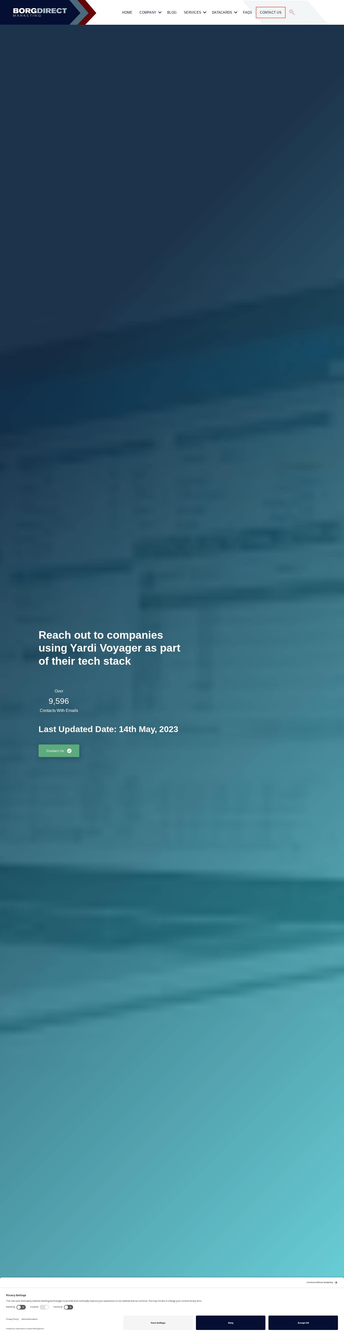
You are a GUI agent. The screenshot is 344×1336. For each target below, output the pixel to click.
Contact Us (271, 12)
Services (192, 12)
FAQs (247, 12)
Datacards (222, 12)
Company (148, 12)
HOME (127, 12)
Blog (172, 12)
